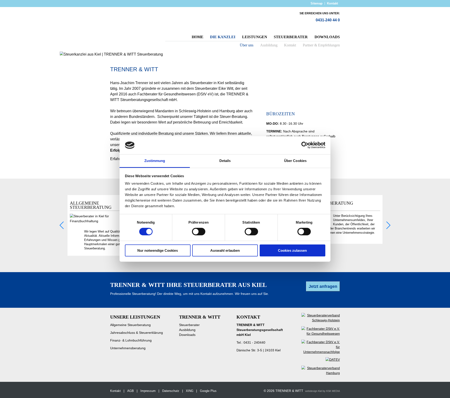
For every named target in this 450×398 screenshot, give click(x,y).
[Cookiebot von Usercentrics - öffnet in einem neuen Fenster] (304, 145)
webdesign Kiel (313, 391)
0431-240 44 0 (328, 20)
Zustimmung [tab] (154, 161)
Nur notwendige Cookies (157, 250)
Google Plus (208, 391)
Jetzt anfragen (323, 286)
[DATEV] (329, 361)
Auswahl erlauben (225, 250)
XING (189, 391)
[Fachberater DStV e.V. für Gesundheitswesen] (317, 333)
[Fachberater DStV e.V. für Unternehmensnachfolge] (317, 352)
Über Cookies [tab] (295, 161)
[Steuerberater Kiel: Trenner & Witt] (130, 23)
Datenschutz (170, 391)
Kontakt (332, 3)
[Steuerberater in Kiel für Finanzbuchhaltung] (104, 221)
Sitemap (316, 3)
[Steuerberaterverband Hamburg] (317, 373)
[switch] (198, 231)
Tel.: (250, 342)
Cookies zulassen (292, 250)
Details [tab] (225, 161)
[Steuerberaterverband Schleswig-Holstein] (317, 320)
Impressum (148, 391)
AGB (130, 391)
